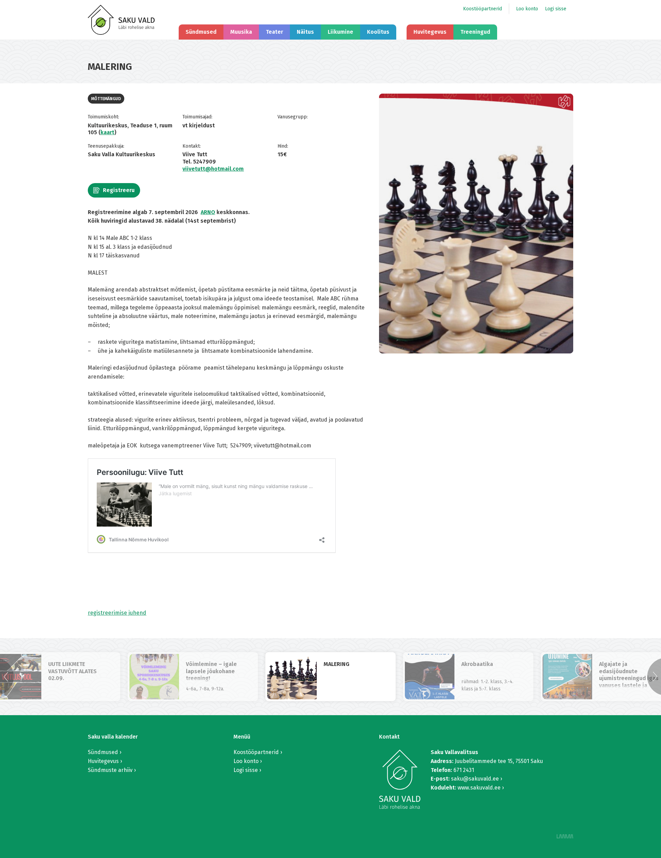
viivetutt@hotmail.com (213, 169)
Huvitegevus (430, 32)
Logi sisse (555, 9)
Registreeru (119, 190)
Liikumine (340, 32)
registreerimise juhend (117, 613)
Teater (274, 32)
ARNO (208, 212)
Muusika (241, 32)
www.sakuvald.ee (479, 787)
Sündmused (201, 32)
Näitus (305, 32)
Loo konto (527, 9)
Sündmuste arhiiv (110, 770)
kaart (107, 132)
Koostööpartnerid (482, 9)
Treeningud (475, 32)
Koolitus (378, 32)
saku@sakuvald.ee (475, 778)
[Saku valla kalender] (121, 20)
